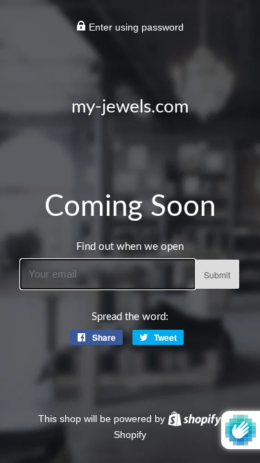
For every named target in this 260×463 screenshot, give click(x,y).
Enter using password (135, 27)
